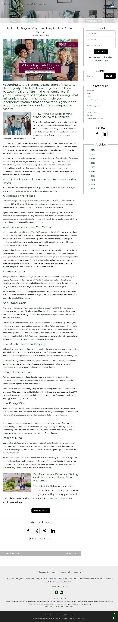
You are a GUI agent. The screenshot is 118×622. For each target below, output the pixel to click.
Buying (89, 97)
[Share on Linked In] (53, 531)
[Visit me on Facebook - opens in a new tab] (114, 614)
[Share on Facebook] (28, 531)
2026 (93, 150)
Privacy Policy (49, 606)
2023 (93, 163)
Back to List (40, 510)
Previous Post (11, 553)
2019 (93, 180)
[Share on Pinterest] (45, 531)
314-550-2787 (62, 586)
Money (89, 109)
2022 (93, 167)
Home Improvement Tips (95, 118)
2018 (93, 184)
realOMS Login (80, 618)
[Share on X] (36, 531)
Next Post (71, 553)
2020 (93, 176)
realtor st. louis (92, 112)
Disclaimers (71, 618)
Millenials (34, 539)
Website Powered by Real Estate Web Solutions (59, 615)
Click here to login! (100, 60)
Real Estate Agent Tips (94, 106)
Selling (89, 94)
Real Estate (90, 91)
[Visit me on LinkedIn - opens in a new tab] (114, 618)
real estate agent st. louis (95, 100)
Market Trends (46, 539)
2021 (93, 171)
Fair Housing (69, 606)
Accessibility (59, 606)
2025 (93, 154)
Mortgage (90, 115)
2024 (93, 158)
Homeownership (92, 103)
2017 (93, 188)
